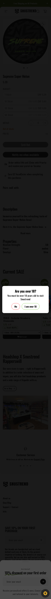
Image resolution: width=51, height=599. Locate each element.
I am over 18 (31, 306)
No (15, 306)
